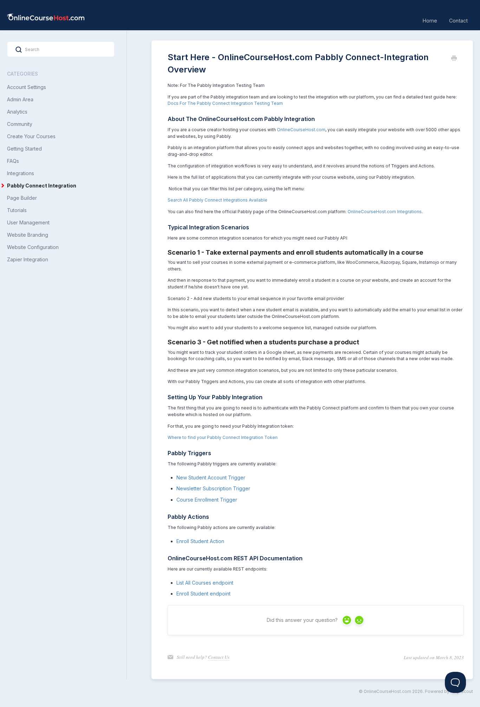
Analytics (17, 112)
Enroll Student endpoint (203, 594)
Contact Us (218, 657)
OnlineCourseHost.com (301, 129)
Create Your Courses (31, 136)
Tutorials (17, 210)
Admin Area (20, 99)
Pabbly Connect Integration (42, 186)
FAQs (13, 161)
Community (19, 124)
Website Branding (27, 235)
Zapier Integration (27, 259)
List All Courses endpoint (204, 583)
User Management (28, 222)
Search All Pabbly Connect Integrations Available (217, 200)
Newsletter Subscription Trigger (213, 488)
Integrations (20, 173)
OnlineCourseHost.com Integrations (385, 211)
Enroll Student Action (200, 541)
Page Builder (22, 198)
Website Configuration (33, 247)
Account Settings (26, 87)
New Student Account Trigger (210, 477)
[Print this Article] (454, 59)
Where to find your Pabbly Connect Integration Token (223, 437)
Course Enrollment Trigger (206, 500)
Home (430, 21)
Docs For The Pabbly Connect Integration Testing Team (225, 103)
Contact (458, 21)
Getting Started (24, 149)
